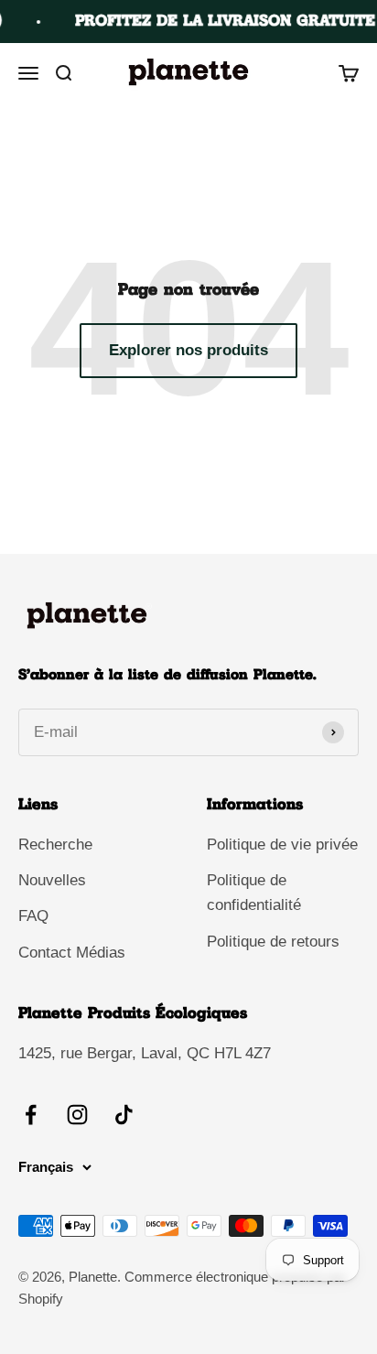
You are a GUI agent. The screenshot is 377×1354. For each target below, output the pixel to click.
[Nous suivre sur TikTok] (124, 1114)
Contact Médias (71, 952)
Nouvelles (52, 880)
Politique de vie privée (282, 844)
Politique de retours (273, 941)
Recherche (55, 844)
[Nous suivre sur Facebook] (30, 1114)
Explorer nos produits (188, 350)
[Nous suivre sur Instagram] (77, 1114)
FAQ (33, 916)
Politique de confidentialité (254, 893)
